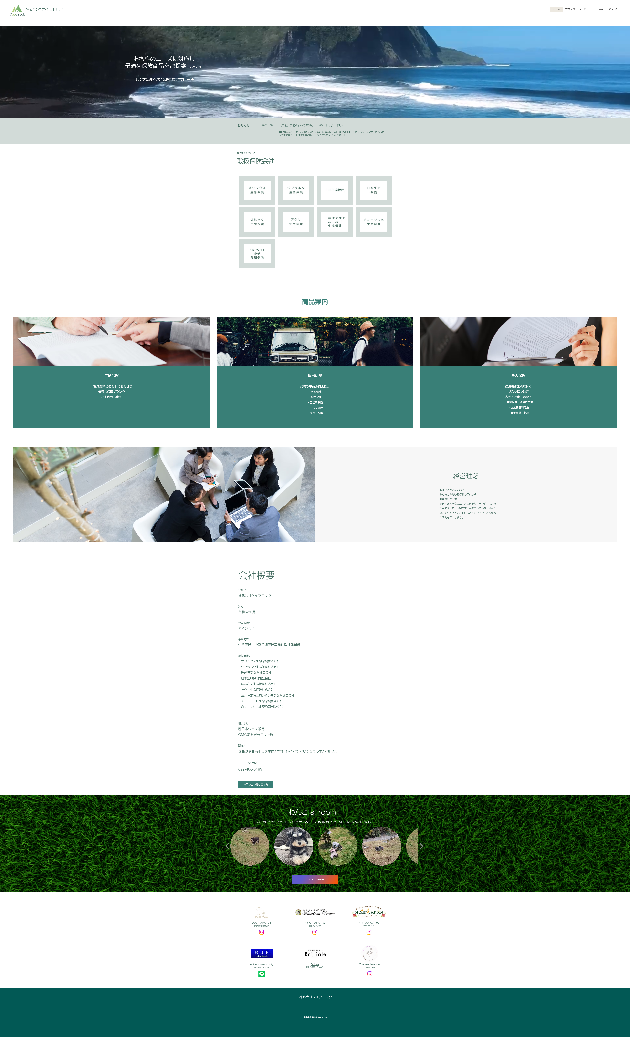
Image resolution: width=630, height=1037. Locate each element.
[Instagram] (261, 932)
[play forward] (421, 846)
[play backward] (227, 846)
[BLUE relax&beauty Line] (261, 974)
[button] (249, 846)
